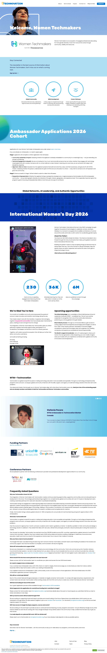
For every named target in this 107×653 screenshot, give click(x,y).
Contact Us (82, 3)
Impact (75, 3)
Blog (85, 641)
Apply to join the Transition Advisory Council (36, 553)
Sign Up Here (13, 73)
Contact (56, 644)
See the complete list (16, 445)
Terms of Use (72, 641)
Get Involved (67, 3)
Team (71, 644)
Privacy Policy (88, 644)
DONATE (101, 3)
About (60, 3)
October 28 (91, 553)
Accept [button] (94, 650)
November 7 (13, 555)
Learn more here (55, 149)
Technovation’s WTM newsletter (51, 585)
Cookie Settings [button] (101, 650)
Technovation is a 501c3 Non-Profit (16, 646)
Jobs (55, 641)
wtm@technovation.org (39, 591)
